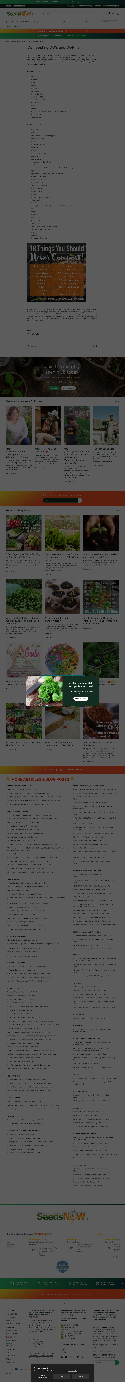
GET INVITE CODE (80, 698)
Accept (61, 1376)
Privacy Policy (73, 1371)
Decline (80, 1376)
